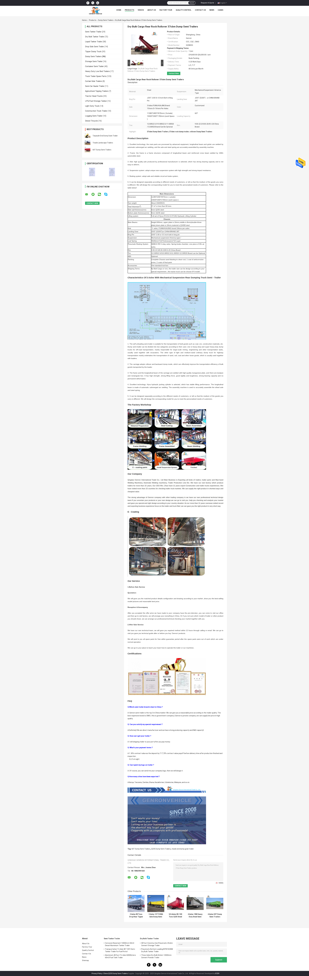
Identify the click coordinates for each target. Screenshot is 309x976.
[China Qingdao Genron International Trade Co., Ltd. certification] (92, 172)
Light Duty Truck (92, 106)
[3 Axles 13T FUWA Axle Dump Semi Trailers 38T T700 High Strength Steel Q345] (155, 903)
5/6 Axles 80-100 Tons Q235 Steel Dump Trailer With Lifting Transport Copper (175, 915)
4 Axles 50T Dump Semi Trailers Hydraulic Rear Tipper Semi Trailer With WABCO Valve (215, 915)
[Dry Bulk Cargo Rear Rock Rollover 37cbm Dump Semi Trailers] (144, 45)
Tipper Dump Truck (93, 51)
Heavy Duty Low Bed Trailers (97, 71)
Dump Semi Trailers (105, 20)
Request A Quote (207, 3)
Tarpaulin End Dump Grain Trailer (105, 136)
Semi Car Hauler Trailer (94, 86)
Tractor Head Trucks (94, 96)
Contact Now (174, 73)
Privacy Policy (97, 973)
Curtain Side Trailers (93, 81)
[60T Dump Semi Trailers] (87, 150)
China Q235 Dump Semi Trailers (115, 973)
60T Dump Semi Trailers (102, 150)
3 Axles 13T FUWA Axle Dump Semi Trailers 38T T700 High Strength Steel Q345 (156, 915)
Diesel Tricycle (91, 121)
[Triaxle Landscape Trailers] (87, 143)
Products (129, 10)
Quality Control (183, 10)
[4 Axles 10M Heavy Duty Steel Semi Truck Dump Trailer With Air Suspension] (195, 903)
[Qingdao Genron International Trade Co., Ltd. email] (88, 194)
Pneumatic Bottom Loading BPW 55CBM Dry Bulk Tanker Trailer (157, 950)
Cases (220, 10)
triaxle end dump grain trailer (183, 849)
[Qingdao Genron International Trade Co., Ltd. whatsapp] (94, 194)
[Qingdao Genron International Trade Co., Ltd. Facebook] (88, 2)
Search (192, 3)
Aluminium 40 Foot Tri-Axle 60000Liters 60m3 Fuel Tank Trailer (120, 956)
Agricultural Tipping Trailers (96, 91)
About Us (151, 10)
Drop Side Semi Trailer (94, 46)
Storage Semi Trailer (93, 61)
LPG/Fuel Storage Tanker (96, 101)
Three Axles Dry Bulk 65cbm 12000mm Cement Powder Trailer (156, 956)
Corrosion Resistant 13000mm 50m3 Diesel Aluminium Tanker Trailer (119, 944)
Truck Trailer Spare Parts (95, 76)
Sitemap (85, 960)
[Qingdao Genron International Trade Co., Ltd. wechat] (101, 194)
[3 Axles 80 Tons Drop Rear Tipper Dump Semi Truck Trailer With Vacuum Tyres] (136, 903)
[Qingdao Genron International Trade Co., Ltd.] (95, 10)
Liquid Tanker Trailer (93, 41)
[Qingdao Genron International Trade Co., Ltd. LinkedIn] (97, 2)
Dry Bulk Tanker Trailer (94, 36)
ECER (217, 973)
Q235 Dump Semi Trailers (161, 849)
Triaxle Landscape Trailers (103, 143)
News (211, 10)
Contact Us (200, 10)
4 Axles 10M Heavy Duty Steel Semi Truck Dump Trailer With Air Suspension (195, 915)
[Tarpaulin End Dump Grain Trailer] (87, 136)
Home (118, 10)
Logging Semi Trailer (93, 116)
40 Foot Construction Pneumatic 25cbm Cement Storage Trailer (157, 944)
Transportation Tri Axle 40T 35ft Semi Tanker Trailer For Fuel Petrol (120, 950)
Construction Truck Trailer (96, 111)
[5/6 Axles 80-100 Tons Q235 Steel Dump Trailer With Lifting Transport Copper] (175, 903)
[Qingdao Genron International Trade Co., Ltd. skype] (107, 194)
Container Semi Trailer (94, 66)
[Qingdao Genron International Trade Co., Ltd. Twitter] (92, 3)
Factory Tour (165, 10)
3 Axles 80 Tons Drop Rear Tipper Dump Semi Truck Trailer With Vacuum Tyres (136, 915)
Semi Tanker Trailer (93, 32)
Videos (141, 10)
